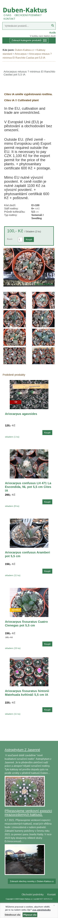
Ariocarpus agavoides (21, 414)
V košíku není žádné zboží (43, 36)
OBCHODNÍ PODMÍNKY (28, 15)
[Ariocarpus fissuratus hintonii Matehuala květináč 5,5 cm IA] (29, 671)
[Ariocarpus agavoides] (29, 394)
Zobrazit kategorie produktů (26, 40)
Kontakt (51, 894)
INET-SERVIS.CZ (45, 899)
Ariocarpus (21, 54)
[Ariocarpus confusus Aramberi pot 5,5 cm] (29, 533)
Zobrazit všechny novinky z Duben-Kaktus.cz (32, 881)
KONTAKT (9, 19)
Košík (52, 32)
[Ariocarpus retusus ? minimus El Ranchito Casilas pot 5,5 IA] (29, 267)
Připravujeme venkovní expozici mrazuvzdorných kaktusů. (28, 812)
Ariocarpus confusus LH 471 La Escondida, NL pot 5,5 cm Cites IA (28, 486)
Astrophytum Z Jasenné (22, 750)
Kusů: (10, 239)
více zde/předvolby (41, 910)
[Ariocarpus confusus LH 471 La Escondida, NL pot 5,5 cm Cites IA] (29, 463)
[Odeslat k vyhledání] (52, 26)
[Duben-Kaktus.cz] (29, 10)
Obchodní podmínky (33, 894)
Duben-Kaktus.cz (24, 50)
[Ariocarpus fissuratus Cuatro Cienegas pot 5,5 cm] (29, 602)
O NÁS (7, 15)
